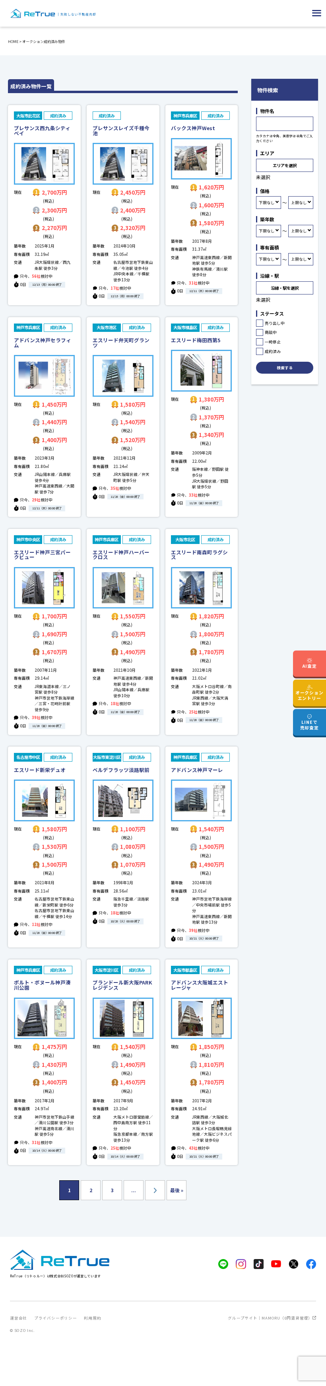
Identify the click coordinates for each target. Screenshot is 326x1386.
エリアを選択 (285, 165)
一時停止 (273, 342)
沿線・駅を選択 (285, 288)
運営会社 (18, 1318)
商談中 (271, 332)
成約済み (273, 351)
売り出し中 (275, 323)
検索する (285, 367)
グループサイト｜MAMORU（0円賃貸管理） (270, 1318)
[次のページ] (155, 1190)
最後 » (176, 1190)
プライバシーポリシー (55, 1318)
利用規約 (92, 1318)
